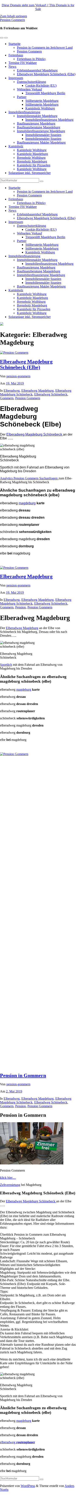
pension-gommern (18, 376)
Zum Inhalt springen (13, 16)
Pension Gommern (12, 20)
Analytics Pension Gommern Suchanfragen (29, 478)
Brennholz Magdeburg (32, 161)
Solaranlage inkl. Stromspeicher (29, 173)
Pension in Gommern (23, 1075)
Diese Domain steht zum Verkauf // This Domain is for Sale (38, 7)
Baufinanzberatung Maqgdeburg (38, 127)
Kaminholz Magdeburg (32, 154)
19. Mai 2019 (15, 383)
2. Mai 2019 (14, 1091)
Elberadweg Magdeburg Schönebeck (34, 434)
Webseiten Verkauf (29, 89)
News (12, 66)
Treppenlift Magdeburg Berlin (45, 93)
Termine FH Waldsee (22, 63)
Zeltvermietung (10, 1185)
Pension (20, 607)
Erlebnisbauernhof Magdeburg (37, 70)
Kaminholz (15, 146)
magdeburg (27, 503)
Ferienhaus (15, 55)
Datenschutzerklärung (31, 81)
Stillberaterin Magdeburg (41, 100)
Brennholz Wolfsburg (31, 157)
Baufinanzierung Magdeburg (36, 123)
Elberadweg (12, 390)
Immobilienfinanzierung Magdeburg (49, 119)
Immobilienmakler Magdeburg (37, 116)
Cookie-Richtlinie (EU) (41, 85)
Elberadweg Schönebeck (50, 394)
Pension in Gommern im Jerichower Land (45, 47)
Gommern (7, 398)
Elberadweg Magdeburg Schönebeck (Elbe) (46, 74)
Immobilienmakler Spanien (43, 135)
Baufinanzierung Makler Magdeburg (41, 142)
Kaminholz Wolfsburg (40, 108)
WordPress (28, 1486)
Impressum (15, 78)
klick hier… (8, 1177)
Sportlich (6, 664)
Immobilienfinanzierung (24, 112)
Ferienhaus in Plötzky (31, 59)
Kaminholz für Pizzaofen (33, 165)
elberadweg (17, 1442)
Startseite (14, 44)
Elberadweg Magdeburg (37, 390)
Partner (21, 97)
